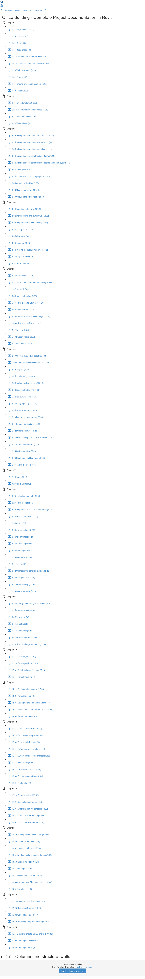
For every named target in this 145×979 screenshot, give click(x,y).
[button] (1, 2)
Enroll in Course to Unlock (72, 970)
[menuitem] (1, 6)
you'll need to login (84, 967)
